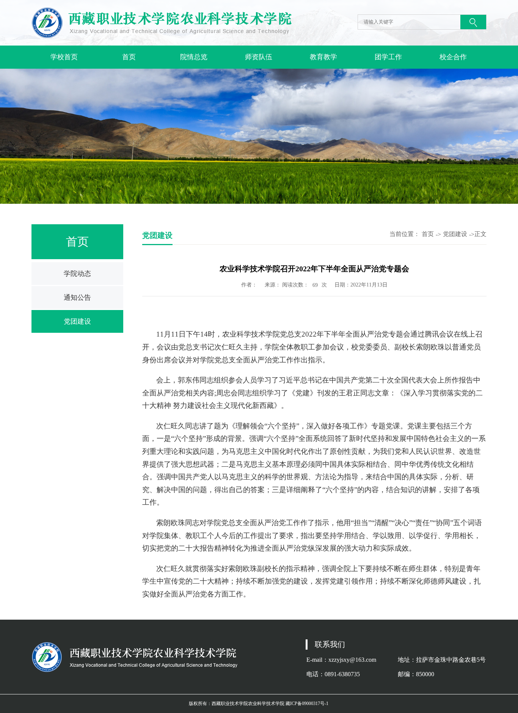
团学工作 (388, 57)
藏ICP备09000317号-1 (307, 703)
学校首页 (64, 57)
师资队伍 (258, 57)
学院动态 (77, 273)
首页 (129, 57)
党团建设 (77, 321)
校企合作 (453, 57)
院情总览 (193, 57)
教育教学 (323, 57)
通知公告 (77, 297)
